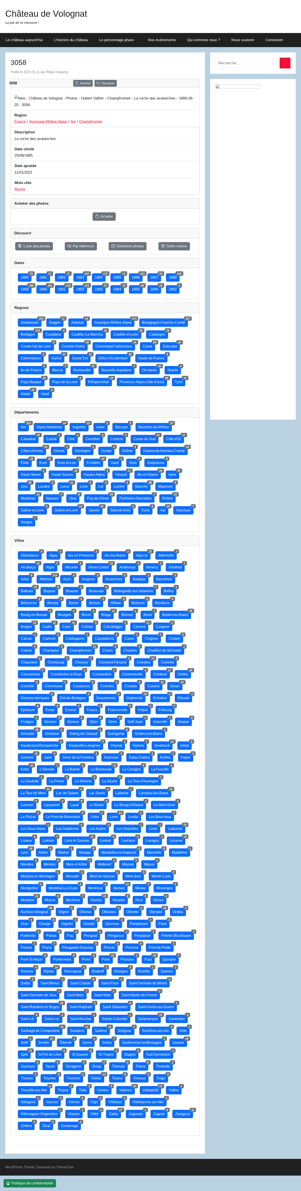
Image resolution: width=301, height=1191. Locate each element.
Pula (150, 958)
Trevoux (141, 1077)
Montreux (97, 887)
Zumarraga (71, 1125)
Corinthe (29, 685)
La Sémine (85, 780)
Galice (57, 357)
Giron (114, 721)
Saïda (27, 982)
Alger (51, 566)
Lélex (96, 816)
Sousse (179, 1041)
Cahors (89, 626)
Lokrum (50, 839)
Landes (45, 485)
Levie (154, 828)
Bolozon (139, 602)
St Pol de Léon (51, 1053)
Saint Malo (77, 994)
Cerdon (176, 637)
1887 (155, 276)
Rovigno (122, 970)
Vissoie (75, 1113)
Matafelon (181, 851)
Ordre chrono (177, 246)
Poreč (88, 958)
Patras (52, 934)
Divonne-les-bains (36, 697)
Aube (102, 426)
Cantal (52, 438)
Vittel (95, 1113)
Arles (26, 578)
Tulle (84, 1089)
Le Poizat (29, 816)
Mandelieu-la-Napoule (120, 851)
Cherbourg (57, 661)
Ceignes (153, 637)
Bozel (88, 614)
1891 (63, 288)
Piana (48, 946)
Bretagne (29, 333)
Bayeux (50, 590)
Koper (187, 756)
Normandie (83, 369)
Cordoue (161, 673)
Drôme (129, 450)
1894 (118, 288)
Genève (51, 721)
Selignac (126, 1030)
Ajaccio (143, 554)
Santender (178, 1018)
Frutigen (29, 721)
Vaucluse (184, 509)
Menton (51, 863)
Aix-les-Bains (116, 554)
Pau (71, 934)
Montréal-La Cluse (64, 887)
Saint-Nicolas (82, 1018)
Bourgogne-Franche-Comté (165, 321)
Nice (141, 899)
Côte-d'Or (175, 438)
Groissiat (53, 732)
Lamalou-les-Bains (155, 792)
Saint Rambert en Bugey (41, 1006)
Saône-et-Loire (34, 509)
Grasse (185, 721)
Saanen (168, 970)
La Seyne (111, 780)
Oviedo (90, 923)
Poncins (133, 946)
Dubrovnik (135, 697)
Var (164, 509)
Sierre (88, 1041)
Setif (26, 1041)
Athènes (47, 578)
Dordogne (84, 450)
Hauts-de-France (152, 357)
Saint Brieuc (52, 982)
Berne (75, 602)
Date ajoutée (25, 166)
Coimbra (145, 661)
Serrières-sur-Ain (157, 1030)
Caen (68, 626)
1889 (26, 288)
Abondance (31, 554)
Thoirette (164, 1065)
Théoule (120, 1065)
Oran (26, 923)
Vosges (28, 521)
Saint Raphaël (82, 1006)
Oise (74, 497)
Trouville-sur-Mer (35, 1089)
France (20, 121)
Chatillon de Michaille (165, 649)
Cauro (130, 637)
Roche (20, 189)
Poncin (111, 946)
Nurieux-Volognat (36, 911)
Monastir (74, 875)
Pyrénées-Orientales (136, 497)
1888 (174, 276)
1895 (137, 288)
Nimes (159, 899)
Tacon (51, 1065)
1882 (63, 276)
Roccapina (74, 970)
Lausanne (53, 804)
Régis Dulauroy (57, 72)
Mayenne (167, 485)
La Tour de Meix (34, 792)
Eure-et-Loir (68, 462)
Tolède (97, 1077)
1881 (44, 276)
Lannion (28, 804)
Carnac (28, 637)
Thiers (142, 1065)
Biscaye (123, 426)
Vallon (175, 1089)
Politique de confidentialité (32, 1183)
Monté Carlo (163, 875)
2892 (174, 288)
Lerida (134, 816)
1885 (118, 276)
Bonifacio (164, 602)
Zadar (115, 1113)
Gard (116, 462)
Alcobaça (29, 566)
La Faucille (161, 768)
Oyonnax (113, 923)
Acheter (85, 83)
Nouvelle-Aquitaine (117, 369)
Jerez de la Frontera (79, 756)
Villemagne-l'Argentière (40, 1113)
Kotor (26, 768)
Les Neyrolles (129, 828)
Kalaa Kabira (140, 756)
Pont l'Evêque (33, 958)
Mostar (142, 887)
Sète (184, 1030)
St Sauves (81, 1053)
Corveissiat (55, 685)
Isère (174, 473)
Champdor (52, 649)
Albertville (167, 554)
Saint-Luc (53, 1018)
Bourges (66, 614)
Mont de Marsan (104, 875)
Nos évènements (162, 40)
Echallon (161, 697)
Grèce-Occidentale (114, 357)
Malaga (86, 851)
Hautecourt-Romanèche (41, 744)
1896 (155, 288)
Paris (163, 923)
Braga (107, 614)
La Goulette (31, 780)
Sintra (108, 1041)
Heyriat (118, 744)
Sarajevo (78, 1030)
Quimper (170, 958)
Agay (54, 554)
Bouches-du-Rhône (155, 426)
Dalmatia (171, 345)
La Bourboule (103, 768)
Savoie (95, 509)
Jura (25, 485)
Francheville (119, 709)
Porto (107, 958)
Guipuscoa (157, 462)
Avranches (115, 578)
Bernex (96, 602)
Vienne (76, 1101)
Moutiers (29, 899)
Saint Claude (82, 982)
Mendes (28, 863)
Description (25, 132)
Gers (134, 462)
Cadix (49, 626)
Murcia (59, 369)
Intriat (186, 744)
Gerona (74, 721)
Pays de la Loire (66, 381)
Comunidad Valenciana (115, 345)
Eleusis (185, 697)
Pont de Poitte (161, 946)
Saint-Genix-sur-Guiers (157, 1006)
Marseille (155, 851)
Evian (52, 709)
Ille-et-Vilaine (149, 473)
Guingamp (117, 732)
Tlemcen (75, 1077)
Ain (73, 121)
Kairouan (112, 756)
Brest (148, 614)
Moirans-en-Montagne (39, 875)
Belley (170, 590)
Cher (72, 438)
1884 (100, 276)
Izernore (28, 756)
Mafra (44, 851)
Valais (27, 393)
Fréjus (144, 709)
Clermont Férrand (114, 661)
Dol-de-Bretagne (74, 697)
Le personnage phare (116, 40)
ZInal (47, 1125)
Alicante (73, 566)
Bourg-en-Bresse (35, 614)
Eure (44, 462)
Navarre (53, 497)
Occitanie (151, 369)
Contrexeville (134, 673)
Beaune (73, 590)
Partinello (30, 934)
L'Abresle (48, 768)
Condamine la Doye (68, 673)
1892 (81, 288)
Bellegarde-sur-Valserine (135, 590)
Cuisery (154, 685)
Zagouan (137, 1113)
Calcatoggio (114, 626)
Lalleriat (123, 792)
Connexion (274, 40)
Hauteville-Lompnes (86, 744)
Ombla (179, 911)
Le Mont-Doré (166, 804)
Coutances (83, 685)
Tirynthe (51, 1077)
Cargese (164, 626)
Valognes (29, 1101)
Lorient (107, 839)
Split (26, 1053)
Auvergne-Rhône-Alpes (48, 121)
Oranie (174, 369)
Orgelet (68, 923)
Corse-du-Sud (146, 438)
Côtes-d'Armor (33, 450)
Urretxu (104, 1089)
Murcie (51, 899)
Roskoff (99, 970)
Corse (149, 345)
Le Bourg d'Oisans (130, 804)
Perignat (92, 934)
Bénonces (30, 602)
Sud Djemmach (159, 1053)
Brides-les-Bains (176, 614)
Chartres (131, 649)
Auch (68, 578)
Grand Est (81, 357)
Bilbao (117, 602)
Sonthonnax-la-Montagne (143, 1041)
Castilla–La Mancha (89, 333)
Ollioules (110, 911)
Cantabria (55, 333)
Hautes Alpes (96, 473)
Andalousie (31, 321)
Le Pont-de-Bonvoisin (64, 816)
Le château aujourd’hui (24, 40)
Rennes (28, 970)
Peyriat (28, 946)
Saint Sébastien (116, 1006)
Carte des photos (36, 246)
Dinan (176, 685)
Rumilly (145, 970)
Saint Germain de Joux (40, 994)
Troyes (64, 1089)
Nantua (98, 899)
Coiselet (169, 661)
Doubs (107, 450)
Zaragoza (184, 1113)
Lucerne (177, 839)
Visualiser (108, 83)
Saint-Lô (29, 1018)
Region (20, 115)
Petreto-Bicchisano (177, 934)
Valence (127, 1089)
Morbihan (29, 497)
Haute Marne (32, 473)
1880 (26, 276)
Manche (142, 485)
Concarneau (32, 673)
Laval (76, 804)
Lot (102, 485)
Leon (115, 816)
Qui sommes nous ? (203, 40)
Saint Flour (111, 982)
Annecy (153, 566)
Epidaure (29, 709)
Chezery (83, 661)
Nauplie (120, 899)
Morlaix (120, 887)
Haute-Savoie (64, 473)
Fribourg (166, 709)
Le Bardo (98, 804)
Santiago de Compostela (41, 1030)
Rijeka (50, 970)
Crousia (132, 685)
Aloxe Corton (100, 566)
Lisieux (28, 839)
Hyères (140, 744)
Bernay (54, 602)
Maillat (64, 851)
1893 (100, 288)
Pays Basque (33, 381)
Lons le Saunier (78, 839)
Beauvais (97, 590)
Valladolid (152, 1089)
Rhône (169, 497)
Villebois (116, 1101)
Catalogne (158, 333)
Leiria (66, 485)
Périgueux (117, 934)
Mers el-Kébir (78, 863)
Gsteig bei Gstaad (84, 732)
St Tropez (108, 1053)
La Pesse (58, 780)
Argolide (80, 426)
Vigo (95, 1101)
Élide (26, 462)
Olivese (87, 911)
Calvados (30, 438)
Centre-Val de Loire (37, 345)
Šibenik (67, 1041)
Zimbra (28, 1125)
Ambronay (128, 566)
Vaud (46, 393)
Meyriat (129, 863)
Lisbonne (176, 828)
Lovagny (154, 839)
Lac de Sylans (68, 792)
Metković (106, 863)
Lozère (120, 485)
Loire (85, 485)
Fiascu (93, 709)
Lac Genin (98, 792)
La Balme (74, 768)
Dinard (60, 450)
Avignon (90, 578)
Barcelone (165, 578)
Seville (45, 1041)
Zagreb (160, 1113)
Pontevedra (63, 958)
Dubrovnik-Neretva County (165, 450)
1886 (137, 276)
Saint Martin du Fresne (141, 994)
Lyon (26, 851)
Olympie (157, 911)
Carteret (50, 637)
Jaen (49, 756)
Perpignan (144, 934)
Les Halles (99, 828)
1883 (81, 276)
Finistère (95, 462)
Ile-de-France (33, 369)
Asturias (79, 321)
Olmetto (133, 911)
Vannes (53, 1101)
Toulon (118, 1077)
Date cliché (24, 149)
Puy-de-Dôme (99, 497)
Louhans (129, 839)
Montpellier (31, 887)
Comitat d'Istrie (75, 345)
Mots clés (23, 183)
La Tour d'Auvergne (144, 780)
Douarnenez (108, 697)
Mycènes (74, 899)
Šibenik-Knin (121, 509)
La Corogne (133, 768)
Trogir (162, 1077)
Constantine (103, 673)
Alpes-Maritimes (51, 426)
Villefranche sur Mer (149, 1101)
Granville (161, 721)
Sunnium (29, 1065)
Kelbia (166, 756)
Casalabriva (106, 637)
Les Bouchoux (161, 816)
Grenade (29, 732)
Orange (46, 923)
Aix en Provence (82, 554)
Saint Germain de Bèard (149, 982)
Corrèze (118, 438)
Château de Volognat (46, 13)
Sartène (102, 1030)
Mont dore (134, 875)
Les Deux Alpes (34, 828)
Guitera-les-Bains (150, 732)
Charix (109, 649)
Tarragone (74, 1065)
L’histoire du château (71, 40)
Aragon (56, 321)
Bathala (28, 590)
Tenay (98, 1065)
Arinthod (177, 566)
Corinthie (94, 438)
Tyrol (180, 381)
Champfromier (90, 121)
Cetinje (28, 649)
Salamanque (149, 1018)
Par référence (83, 246)
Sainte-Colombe (116, 1018)
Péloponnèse (100, 381)
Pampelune (140, 923)
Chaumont (30, 661)
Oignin (65, 911)
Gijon (95, 721)
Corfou (184, 673)
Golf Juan (136, 721)
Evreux (72, 709)
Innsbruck (163, 744)
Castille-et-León (127, 333)
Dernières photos (130, 246)
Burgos (28, 626)
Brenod (128, 614)
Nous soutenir (242, 40)
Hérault (122, 473)
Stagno (131, 1053)
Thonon (28, 1077)
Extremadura (32, 357)
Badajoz (141, 578)
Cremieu (108, 685)
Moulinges (166, 887)
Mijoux (150, 863)
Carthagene (76, 637)
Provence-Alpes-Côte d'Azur (143, 381)
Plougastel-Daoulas (79, 946)
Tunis (146, 509)
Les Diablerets (69, 828)
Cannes (140, 626)
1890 (44, 288)
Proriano (129, 958)
